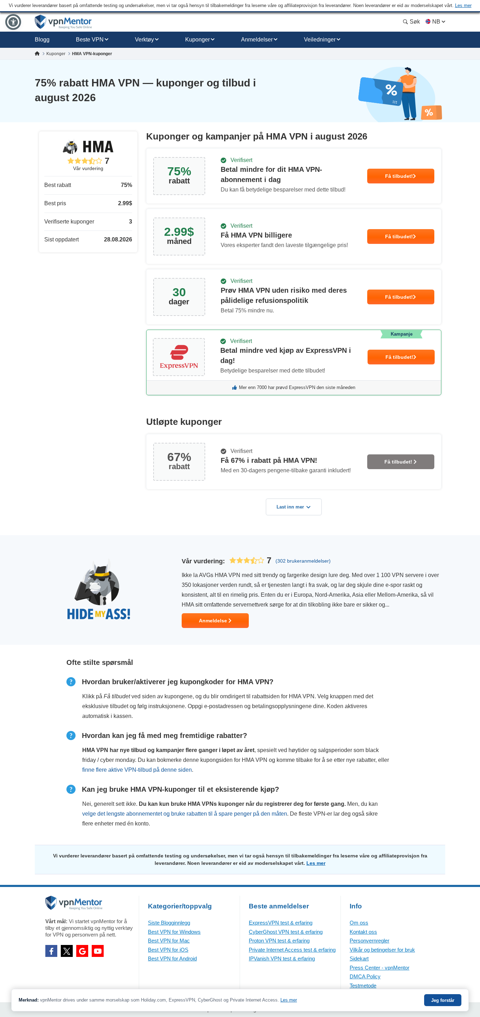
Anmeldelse (213, 620)
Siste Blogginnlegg (169, 923)
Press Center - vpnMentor (379, 968)
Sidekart (359, 958)
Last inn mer (290, 507)
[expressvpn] (294, 362)
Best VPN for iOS (168, 950)
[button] (13, 22)
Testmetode (363, 986)
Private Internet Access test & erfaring (292, 950)
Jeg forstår (442, 1000)
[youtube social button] (98, 951)
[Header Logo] (63, 22)
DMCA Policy (365, 976)
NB (436, 22)
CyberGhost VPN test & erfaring (286, 932)
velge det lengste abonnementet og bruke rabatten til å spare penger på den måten (184, 814)
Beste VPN (90, 40)
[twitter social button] (67, 951)
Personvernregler (369, 941)
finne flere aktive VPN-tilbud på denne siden (137, 770)
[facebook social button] (51, 951)
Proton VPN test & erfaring (279, 941)
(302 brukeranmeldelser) (303, 561)
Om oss (359, 923)
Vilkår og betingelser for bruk (382, 950)
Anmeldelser (257, 40)
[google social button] (82, 951)
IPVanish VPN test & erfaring (282, 958)
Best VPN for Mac (169, 941)
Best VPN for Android (172, 958)
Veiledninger (320, 40)
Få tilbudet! (399, 176)
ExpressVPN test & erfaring (280, 923)
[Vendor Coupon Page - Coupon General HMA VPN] (294, 176)
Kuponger (197, 40)
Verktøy (144, 40)
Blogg (42, 40)
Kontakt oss (363, 932)
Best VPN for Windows (174, 932)
